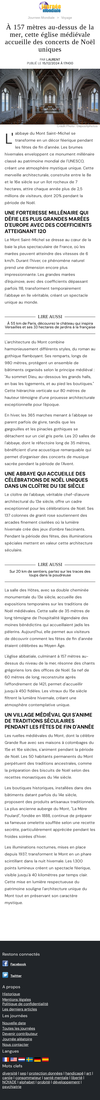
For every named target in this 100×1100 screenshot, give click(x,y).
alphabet (27, 1082)
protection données (46, 1073)
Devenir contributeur (20, 1033)
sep (23, 1073)
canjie (7, 1077)
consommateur (28, 1077)
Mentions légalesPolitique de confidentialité (25, 1001)
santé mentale (56, 1077)
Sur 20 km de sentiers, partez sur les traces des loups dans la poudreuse (50, 573)
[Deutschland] (37, 1061)
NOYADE (9, 1082)
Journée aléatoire (17, 1039)
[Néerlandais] (21, 1061)
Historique (11, 993)
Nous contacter (15, 1044)
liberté (76, 1077)
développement (66, 1082)
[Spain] (45, 1061)
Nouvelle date (14, 1023)
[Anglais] (13, 1061)
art (88, 1073)
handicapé (74, 1073)
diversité (9, 1073)
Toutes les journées (18, 1028)
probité (43, 1082)
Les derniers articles (19, 1009)
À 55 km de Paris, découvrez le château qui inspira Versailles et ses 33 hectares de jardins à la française (50, 325)
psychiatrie (11, 1086)
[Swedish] (29, 1061)
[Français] (5, 1061)
